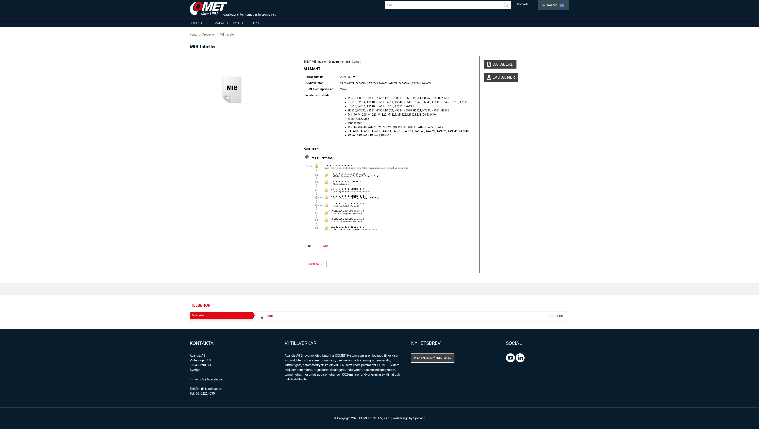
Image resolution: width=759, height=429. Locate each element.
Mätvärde (222, 23)
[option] (241, 90)
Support (256, 23)
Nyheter (239, 23)
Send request (315, 263)
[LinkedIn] (520, 361)
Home (193, 34)
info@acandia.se (211, 379)
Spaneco (419, 418)
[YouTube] (511, 361)
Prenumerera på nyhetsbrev (432, 357)
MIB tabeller (227, 34)
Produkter (199, 23)
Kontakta (523, 4)
